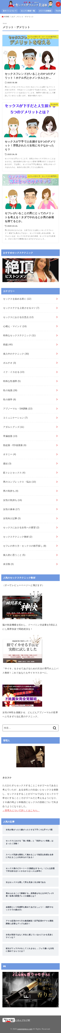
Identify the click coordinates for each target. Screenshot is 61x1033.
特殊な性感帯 (12, 381)
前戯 (8, 344)
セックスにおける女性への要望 (21, 527)
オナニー (9, 454)
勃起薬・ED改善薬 (14, 445)
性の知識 (10, 390)
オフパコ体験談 (45, 11)
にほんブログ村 (22, 1020)
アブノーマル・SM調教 (17, 408)
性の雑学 (9, 399)
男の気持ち (10, 491)
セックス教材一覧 (28, 11)
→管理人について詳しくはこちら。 (21, 810)
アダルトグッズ (13, 427)
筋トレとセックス (14, 472)
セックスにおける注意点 (18, 317)
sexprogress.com (24, 1029)
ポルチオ (9, 363)
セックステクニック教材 (17, 536)
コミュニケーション (15, 417)
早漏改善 (10, 436)
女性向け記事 (12, 518)
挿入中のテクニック (16, 353)
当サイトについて (10, 11)
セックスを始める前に (17, 299)
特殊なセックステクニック (19, 335)
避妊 (7, 463)
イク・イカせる (13, 372)
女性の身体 (11, 509)
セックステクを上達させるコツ (21, 308)
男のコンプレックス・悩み (19, 481)
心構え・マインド (15, 326)
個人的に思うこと (14, 555)
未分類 (8, 564)
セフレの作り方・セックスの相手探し (24, 546)
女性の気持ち (12, 500)
